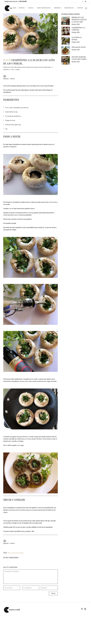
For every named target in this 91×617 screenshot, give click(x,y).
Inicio (14, 8)
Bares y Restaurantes (43, 8)
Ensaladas (36, 67)
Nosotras (21, 8)
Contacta (80, 8)
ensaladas (21, 553)
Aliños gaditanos (18, 67)
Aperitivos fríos (30, 67)
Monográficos (69, 8)
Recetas (30, 8)
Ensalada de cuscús (79, 47)
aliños (9, 553)
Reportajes (57, 8)
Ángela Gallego (47, 67)
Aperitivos (24, 67)
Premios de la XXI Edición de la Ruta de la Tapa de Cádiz (79, 20)
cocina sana (14, 553)
